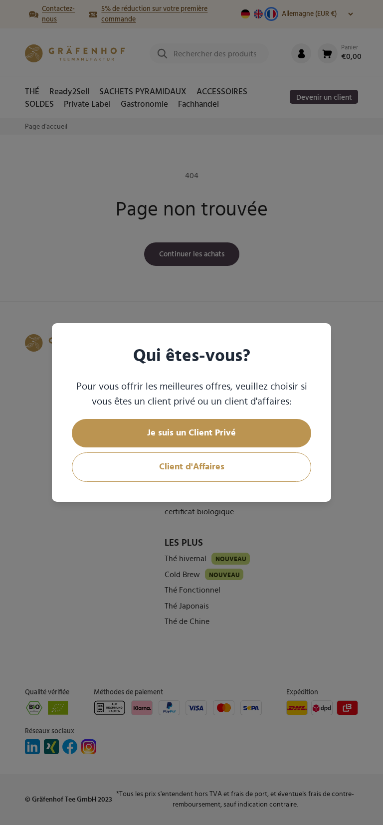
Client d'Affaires (191, 466)
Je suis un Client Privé (191, 432)
